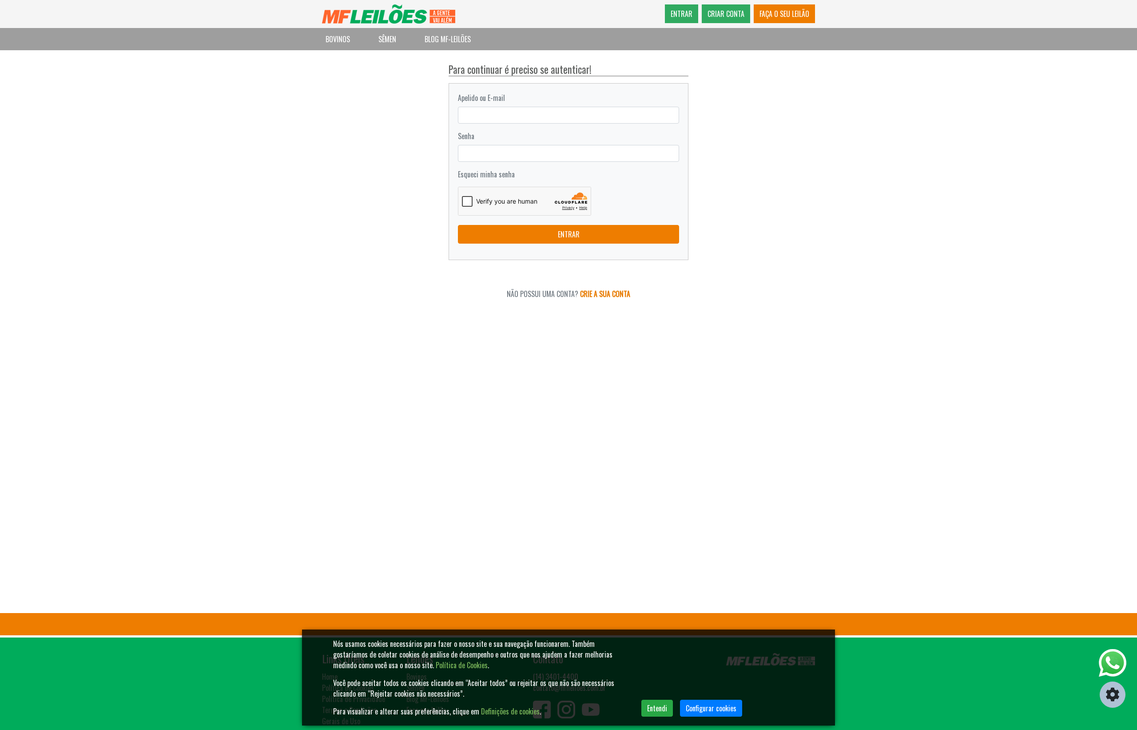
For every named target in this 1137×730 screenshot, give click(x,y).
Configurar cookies (711, 708)
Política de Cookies (462, 665)
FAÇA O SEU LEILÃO (784, 13)
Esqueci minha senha (486, 174)
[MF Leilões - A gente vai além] (388, 14)
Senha (466, 136)
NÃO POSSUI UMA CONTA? (568, 294)
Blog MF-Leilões (448, 39)
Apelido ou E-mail (481, 97)
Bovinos (338, 39)
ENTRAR (681, 13)
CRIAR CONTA (726, 13)
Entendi (657, 708)
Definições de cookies (510, 711)
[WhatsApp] (1113, 663)
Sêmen (387, 39)
